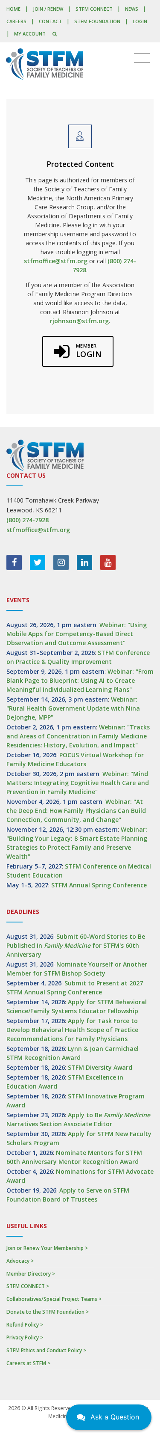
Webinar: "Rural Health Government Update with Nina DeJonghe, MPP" (73, 708)
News (131, 9)
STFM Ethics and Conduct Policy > (46, 1350)
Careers (16, 21)
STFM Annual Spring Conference (99, 885)
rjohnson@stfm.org (79, 321)
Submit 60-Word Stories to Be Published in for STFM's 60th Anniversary (75, 945)
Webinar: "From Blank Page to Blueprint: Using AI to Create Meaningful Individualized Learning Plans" (80, 680)
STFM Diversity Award (100, 1067)
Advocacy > (20, 1260)
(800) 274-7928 (27, 520)
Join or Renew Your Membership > (47, 1248)
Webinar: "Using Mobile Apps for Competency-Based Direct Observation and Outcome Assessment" (76, 634)
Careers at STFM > (28, 1363)
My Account (30, 33)
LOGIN (140, 21)
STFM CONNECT (94, 9)
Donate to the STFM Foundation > (47, 1311)
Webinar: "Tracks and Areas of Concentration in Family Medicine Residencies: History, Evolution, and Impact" (78, 736)
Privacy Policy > (24, 1337)
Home (13, 9)
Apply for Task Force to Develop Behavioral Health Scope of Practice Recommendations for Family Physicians (72, 1030)
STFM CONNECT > (27, 1286)
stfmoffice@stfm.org (55, 261)
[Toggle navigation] (142, 58)
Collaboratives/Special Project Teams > (54, 1299)
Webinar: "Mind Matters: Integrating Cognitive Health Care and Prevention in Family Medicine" (77, 783)
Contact (50, 21)
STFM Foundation (97, 21)
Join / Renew (48, 9)
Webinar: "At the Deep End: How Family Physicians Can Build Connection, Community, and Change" (76, 810)
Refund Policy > (24, 1324)
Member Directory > (30, 1273)
